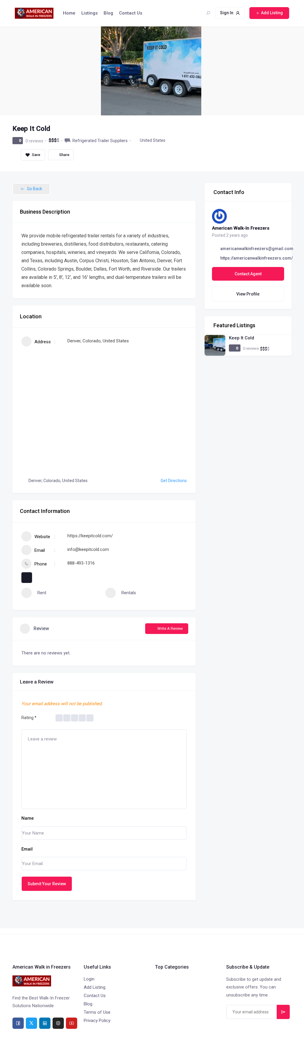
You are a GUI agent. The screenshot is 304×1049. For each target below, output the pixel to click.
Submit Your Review (47, 883)
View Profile (247, 294)
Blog (108, 13)
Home (69, 13)
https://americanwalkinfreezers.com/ (256, 258)
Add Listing (94, 987)
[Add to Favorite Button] (33, 155)
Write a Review (170, 628)
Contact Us (130, 13)
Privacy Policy (97, 1020)
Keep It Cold (241, 338)
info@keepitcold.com (88, 549)
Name (27, 818)
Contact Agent (248, 273)
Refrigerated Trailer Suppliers (100, 140)
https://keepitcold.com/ (90, 535)
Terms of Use (97, 1012)
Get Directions (174, 480)
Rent (41, 592)
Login (89, 979)
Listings (89, 13)
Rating (29, 717)
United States (152, 140)
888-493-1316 (81, 563)
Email (27, 849)
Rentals (128, 592)
